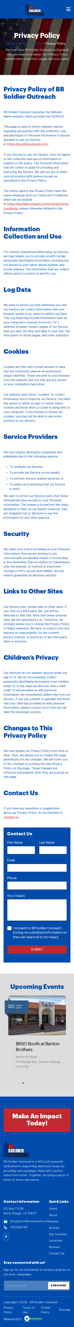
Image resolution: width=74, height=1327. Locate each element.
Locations (55, 1240)
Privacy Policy (9, 1310)
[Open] (68, 9)
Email (12, 860)
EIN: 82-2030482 (16, 1189)
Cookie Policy (45, 1310)
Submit (37, 949)
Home (53, 1208)
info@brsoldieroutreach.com (29, 1221)
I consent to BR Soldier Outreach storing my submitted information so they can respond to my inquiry (40, 933)
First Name (16, 842)
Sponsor (54, 1247)
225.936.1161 (18, 1227)
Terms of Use (28, 1310)
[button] (13, 1083)
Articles (54, 1227)
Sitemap (64, 1309)
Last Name (46, 842)
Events (53, 1221)
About (53, 1215)
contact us (11, 817)
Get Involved (58, 1234)
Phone (12, 878)
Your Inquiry (17, 896)
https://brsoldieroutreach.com (27, 144)
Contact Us (57, 1253)
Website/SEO (13, 1319)
